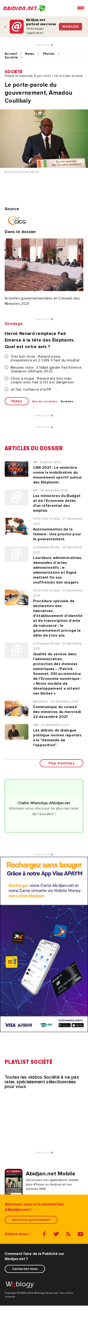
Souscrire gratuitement (31, 1220)
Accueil (11, 53)
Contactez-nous (25, 1269)
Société (11, 57)
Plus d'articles (61, 763)
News (29, 53)
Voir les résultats (44, 401)
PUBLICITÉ (43, 45)
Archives (67, 401)
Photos (49, 53)
